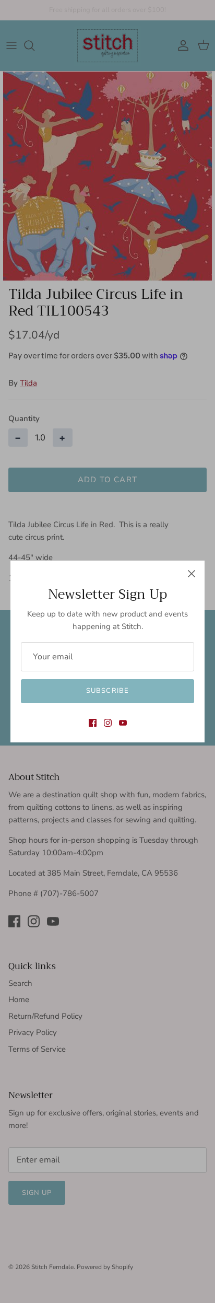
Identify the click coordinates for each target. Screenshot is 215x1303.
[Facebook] (93, 723)
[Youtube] (123, 723)
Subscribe (107, 690)
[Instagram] (108, 723)
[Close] (191, 573)
